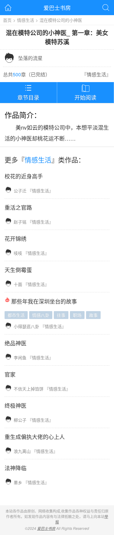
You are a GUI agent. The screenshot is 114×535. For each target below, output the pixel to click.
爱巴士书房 (57, 8)
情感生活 (25, 20)
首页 (7, 20)
